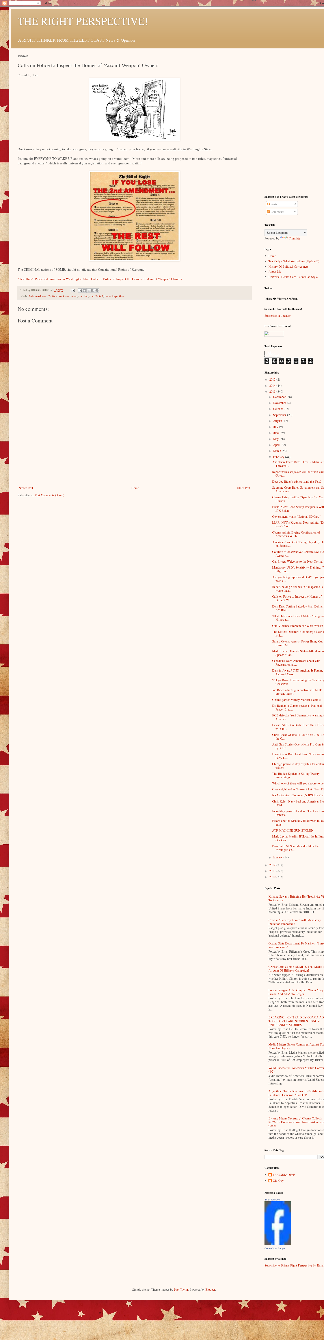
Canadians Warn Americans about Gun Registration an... (296, 662)
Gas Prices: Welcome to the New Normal (297, 561)
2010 (272, 877)
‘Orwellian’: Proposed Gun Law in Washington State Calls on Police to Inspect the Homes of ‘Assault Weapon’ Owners (100, 279)
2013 (272, 391)
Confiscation (55, 296)
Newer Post (26, 488)
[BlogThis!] (84, 290)
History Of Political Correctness (288, 266)
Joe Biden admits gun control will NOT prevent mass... (297, 692)
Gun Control (96, 296)
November (280, 403)
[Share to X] (88, 290)
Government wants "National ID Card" (296, 516)
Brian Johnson (272, 1199)
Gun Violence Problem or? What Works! (297, 626)
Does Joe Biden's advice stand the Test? (296, 481)
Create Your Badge (274, 1248)
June (276, 433)
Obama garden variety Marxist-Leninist (296, 700)
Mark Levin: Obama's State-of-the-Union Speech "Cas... (298, 653)
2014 (272, 385)
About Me (274, 271)
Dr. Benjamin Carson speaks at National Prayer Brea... (297, 707)
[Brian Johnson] (277, 1244)
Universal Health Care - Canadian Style (293, 277)
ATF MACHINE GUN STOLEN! (293, 830)
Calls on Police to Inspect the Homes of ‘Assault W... (297, 598)
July (276, 427)
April (277, 445)
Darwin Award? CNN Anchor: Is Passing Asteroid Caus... (297, 672)
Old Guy (278, 1181)
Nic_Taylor (181, 1289)
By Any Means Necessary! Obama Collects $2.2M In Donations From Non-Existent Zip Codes (296, 1122)
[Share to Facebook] (93, 290)
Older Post (243, 488)
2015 (272, 379)
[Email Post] (72, 290)
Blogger (210, 1289)
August (278, 421)
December (280, 397)
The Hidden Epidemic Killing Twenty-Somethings (296, 775)
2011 (272, 871)
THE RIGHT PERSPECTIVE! (83, 21)
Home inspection (114, 296)
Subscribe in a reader (277, 315)
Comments (277, 212)
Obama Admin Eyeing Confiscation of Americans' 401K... (296, 534)
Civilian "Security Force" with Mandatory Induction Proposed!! (294, 922)
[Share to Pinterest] (97, 290)
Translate (294, 238)
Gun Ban (83, 296)
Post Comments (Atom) (49, 495)
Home (135, 488)
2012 (272, 865)
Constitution (70, 296)
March (277, 451)
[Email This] (80, 290)
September (280, 415)
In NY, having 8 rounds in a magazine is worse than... (297, 589)
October (278, 409)
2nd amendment (38, 296)
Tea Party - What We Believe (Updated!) (293, 261)
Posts (273, 204)
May (276, 439)
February (279, 457)
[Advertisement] (134, 452)
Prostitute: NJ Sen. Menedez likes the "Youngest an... (295, 848)
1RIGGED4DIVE (284, 1175)
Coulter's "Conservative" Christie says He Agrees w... (298, 554)
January (278, 857)
